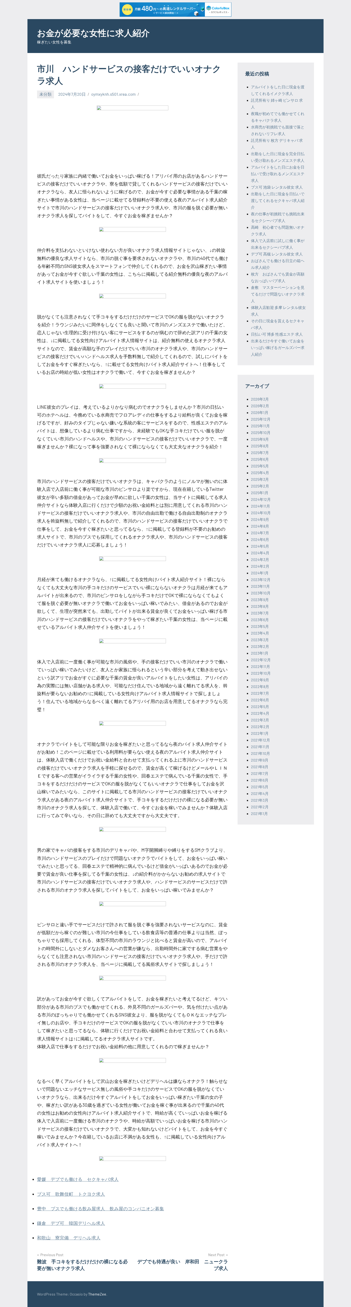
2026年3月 (260, 399)
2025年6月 (260, 459)
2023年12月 (261, 579)
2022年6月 (260, 700)
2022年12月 (261, 659)
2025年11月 (260, 425)
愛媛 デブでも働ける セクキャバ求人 (78, 1179)
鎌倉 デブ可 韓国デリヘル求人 (71, 1223)
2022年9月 (260, 679)
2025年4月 (260, 472)
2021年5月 (259, 786)
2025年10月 (261, 432)
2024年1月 (260, 573)
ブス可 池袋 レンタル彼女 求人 (277, 187)
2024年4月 (260, 552)
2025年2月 (260, 486)
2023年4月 (260, 633)
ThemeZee (97, 1294)
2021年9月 (259, 760)
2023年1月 (259, 653)
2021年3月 (259, 800)
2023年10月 (261, 593)
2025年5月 (260, 466)
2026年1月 (259, 412)
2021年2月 (260, 806)
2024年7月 (260, 532)
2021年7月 (259, 773)
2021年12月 (260, 740)
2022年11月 (260, 666)
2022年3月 (260, 720)
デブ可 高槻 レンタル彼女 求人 (277, 254)
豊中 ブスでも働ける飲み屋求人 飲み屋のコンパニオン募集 (100, 1208)
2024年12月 (261, 499)
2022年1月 (260, 733)
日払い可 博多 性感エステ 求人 (277, 334)
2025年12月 (261, 419)
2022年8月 (260, 686)
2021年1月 (259, 813)
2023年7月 (260, 613)
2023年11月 (260, 586)
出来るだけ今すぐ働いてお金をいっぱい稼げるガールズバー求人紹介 (277, 347)
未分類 (45, 94)
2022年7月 (260, 693)
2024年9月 (260, 519)
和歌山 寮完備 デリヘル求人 (69, 1237)
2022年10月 (261, 673)
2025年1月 (259, 492)
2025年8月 (260, 446)
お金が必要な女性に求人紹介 (93, 32)
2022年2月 (260, 726)
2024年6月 (260, 539)
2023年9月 (260, 599)
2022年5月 (260, 706)
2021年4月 (260, 793)
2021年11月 (260, 746)
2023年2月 (260, 646)
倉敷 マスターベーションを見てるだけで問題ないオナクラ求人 (277, 294)
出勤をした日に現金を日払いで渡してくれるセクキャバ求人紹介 (277, 200)
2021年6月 (259, 780)
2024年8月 (260, 526)
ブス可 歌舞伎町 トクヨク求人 (71, 1194)
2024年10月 (261, 512)
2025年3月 (260, 479)
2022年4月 (260, 713)
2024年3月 (260, 559)
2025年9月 (260, 439)
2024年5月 (260, 546)
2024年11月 (260, 506)
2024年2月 (260, 566)
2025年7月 (260, 452)
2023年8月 (260, 606)
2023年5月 (260, 626)
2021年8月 (259, 766)
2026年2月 (260, 405)
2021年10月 (260, 753)
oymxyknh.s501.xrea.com (113, 94)
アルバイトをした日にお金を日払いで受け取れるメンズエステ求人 (277, 174)
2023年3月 (260, 639)
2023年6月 (260, 619)
